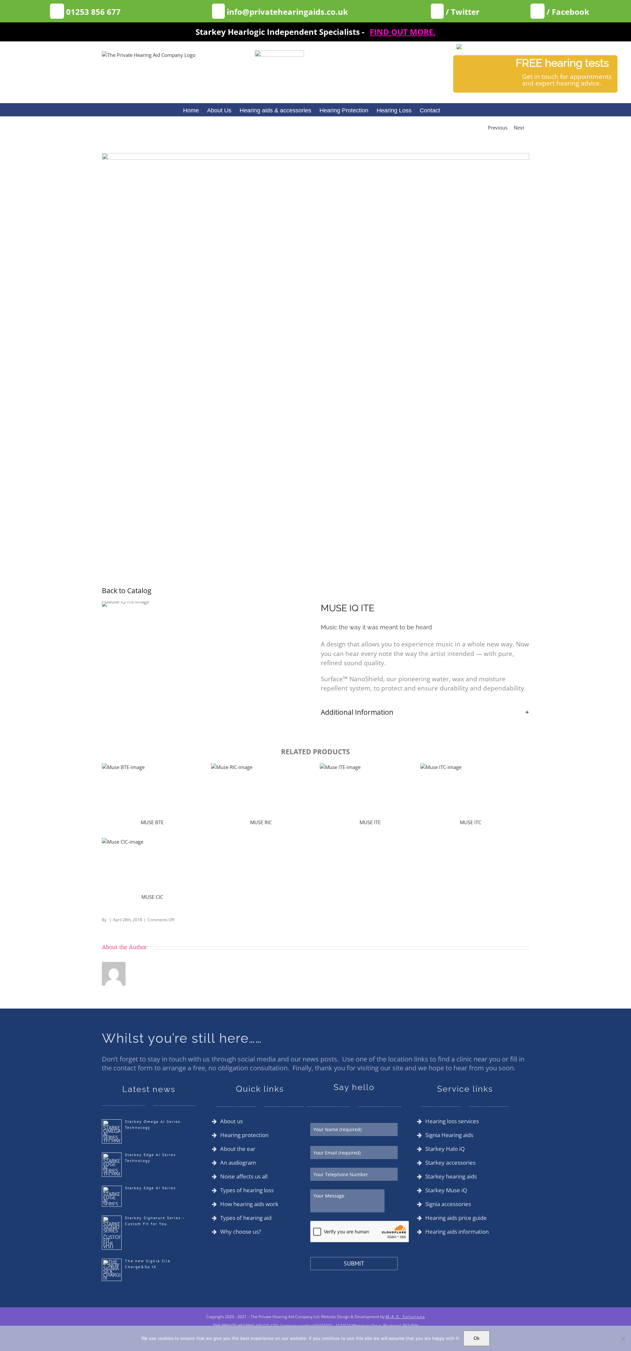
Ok (476, 1338)
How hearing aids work (249, 1204)
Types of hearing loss (247, 1190)
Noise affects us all (244, 1176)
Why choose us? (240, 1231)
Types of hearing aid (245, 1218)
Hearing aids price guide (456, 1218)
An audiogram (238, 1162)
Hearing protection (244, 1135)
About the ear (237, 1149)
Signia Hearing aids (449, 1135)
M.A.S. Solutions (405, 1316)
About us (231, 1121)
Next (519, 127)
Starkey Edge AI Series (150, 1187)
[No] (622, 1338)
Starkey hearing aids (451, 1176)
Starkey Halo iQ (445, 1149)
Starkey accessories (450, 1162)
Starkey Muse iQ (446, 1190)
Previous (497, 127)
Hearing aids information (457, 1231)
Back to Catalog (126, 590)
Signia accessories (448, 1204)
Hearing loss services (452, 1121)
